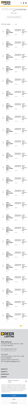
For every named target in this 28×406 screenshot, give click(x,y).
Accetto (14, 395)
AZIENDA (4, 377)
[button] (26, 381)
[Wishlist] (7, 37)
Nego (14, 399)
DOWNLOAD (5, 374)
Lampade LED (13, 8)
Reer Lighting (5, 8)
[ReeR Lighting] (5, 3)
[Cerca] (21, 3)
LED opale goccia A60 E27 (7, 9)
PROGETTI (4, 371)
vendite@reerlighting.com (8, 351)
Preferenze (14, 402)
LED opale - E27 (21, 8)
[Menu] (26, 3)
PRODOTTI (4, 369)
